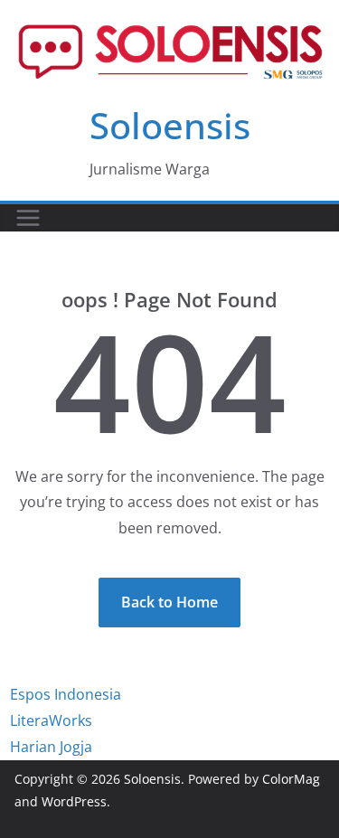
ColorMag (291, 778)
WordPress (74, 801)
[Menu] (28, 217)
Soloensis (169, 125)
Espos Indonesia (65, 694)
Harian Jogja (51, 747)
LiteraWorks (51, 720)
